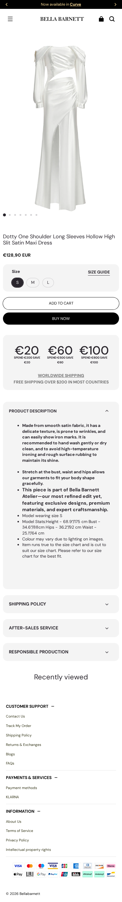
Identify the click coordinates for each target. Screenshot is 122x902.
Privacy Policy (17, 840)
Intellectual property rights (28, 849)
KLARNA (12, 797)
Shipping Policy (19, 735)
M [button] (33, 282)
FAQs (10, 763)
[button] (10, 19)
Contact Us (15, 716)
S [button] (17, 282)
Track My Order (18, 725)
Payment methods (21, 788)
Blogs (10, 754)
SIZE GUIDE (99, 272)
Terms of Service (19, 830)
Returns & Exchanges (23, 744)
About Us (13, 821)
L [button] (48, 282)
